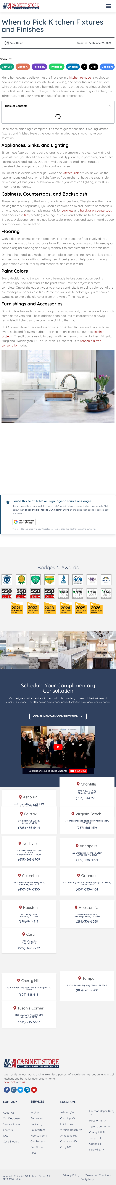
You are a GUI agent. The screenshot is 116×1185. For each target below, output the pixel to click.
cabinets (67, 210)
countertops (103, 210)
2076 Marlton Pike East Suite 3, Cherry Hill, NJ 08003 (29, 988)
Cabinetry (36, 1124)
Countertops (38, 1129)
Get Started (37, 1147)
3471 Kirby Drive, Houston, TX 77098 (29, 915)
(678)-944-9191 (29, 921)
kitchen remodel (80, 77)
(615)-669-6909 (29, 859)
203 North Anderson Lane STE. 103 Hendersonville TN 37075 (29, 852)
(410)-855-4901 (87, 860)
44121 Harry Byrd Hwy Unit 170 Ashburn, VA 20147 (29, 805)
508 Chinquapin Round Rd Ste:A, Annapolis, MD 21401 (87, 853)
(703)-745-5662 (29, 1022)
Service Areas (11, 1124)
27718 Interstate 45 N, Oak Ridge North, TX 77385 (87, 915)
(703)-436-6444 (29, 828)
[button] (108, 6)
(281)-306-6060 (87, 921)
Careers (8, 1130)
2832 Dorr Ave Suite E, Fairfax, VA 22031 (29, 821)
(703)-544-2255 (87, 798)
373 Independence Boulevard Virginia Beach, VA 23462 (87, 821)
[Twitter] (20, 1090)
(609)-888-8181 (29, 994)
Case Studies (11, 1141)
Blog (33, 1152)
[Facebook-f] (7, 1090)
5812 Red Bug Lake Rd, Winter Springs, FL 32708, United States (87, 883)
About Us (8, 1112)
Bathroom (37, 1118)
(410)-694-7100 (29, 889)
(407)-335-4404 (87, 889)
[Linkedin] (27, 1090)
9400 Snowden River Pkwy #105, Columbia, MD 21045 (29, 883)
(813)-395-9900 (87, 990)
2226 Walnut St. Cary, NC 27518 (29, 942)
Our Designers (12, 1118)
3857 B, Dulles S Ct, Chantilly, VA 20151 (87, 792)
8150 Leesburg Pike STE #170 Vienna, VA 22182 (29, 1016)
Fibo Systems (39, 1135)
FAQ (5, 1135)
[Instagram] (14, 1090)
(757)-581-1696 (87, 828)
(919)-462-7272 (29, 948)
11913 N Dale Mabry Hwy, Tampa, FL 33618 (87, 985)
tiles (26, 215)
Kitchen (35, 1112)
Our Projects (38, 1141)
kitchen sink (71, 173)
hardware (87, 210)
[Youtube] (34, 1090)
